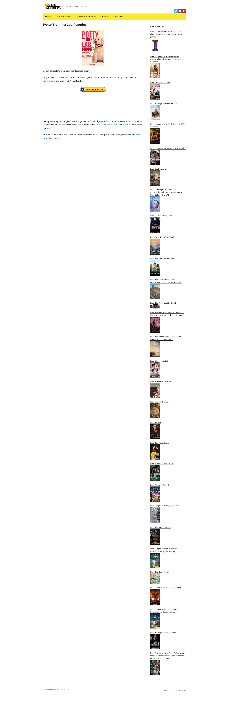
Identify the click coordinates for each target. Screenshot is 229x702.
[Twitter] (176, 11)
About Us (118, 17)
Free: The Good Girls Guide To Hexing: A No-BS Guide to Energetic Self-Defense (167, 313)
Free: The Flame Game (159, 443)
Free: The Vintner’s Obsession (162, 259)
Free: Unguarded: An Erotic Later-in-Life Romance (167, 125)
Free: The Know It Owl (159, 572)
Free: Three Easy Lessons (160, 381)
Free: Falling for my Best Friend (163, 104)
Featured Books (63, 17)
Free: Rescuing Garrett (159, 485)
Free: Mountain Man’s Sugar (162, 463)
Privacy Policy (180, 690)
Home (48, 17)
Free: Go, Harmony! (158, 169)
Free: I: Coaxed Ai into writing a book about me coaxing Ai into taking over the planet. (167, 34)
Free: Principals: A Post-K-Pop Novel (165, 587)
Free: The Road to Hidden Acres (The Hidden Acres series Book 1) (165, 338)
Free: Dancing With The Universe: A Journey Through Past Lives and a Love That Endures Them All (166, 192)
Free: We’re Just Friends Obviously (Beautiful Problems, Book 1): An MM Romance (165, 59)
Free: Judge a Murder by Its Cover (164, 506)
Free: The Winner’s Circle (160, 527)
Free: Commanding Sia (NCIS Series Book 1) (168, 148)
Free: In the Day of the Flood (162, 237)
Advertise (104, 17)
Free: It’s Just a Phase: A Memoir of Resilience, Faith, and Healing (164, 550)
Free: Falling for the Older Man (163, 632)
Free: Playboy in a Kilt (159, 361)
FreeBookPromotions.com (53, 690)
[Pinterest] (184, 11)
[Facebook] (180, 11)
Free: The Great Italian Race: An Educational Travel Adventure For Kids (166, 281)
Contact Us (168, 690)
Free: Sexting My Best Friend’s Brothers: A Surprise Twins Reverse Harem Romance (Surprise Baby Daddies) (167, 656)
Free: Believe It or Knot (159, 402)
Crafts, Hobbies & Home (107, 125)
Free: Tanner (155, 422)
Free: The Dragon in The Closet (163, 303)
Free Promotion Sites (85, 17)
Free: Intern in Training (160, 82)
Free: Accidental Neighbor (161, 215)
